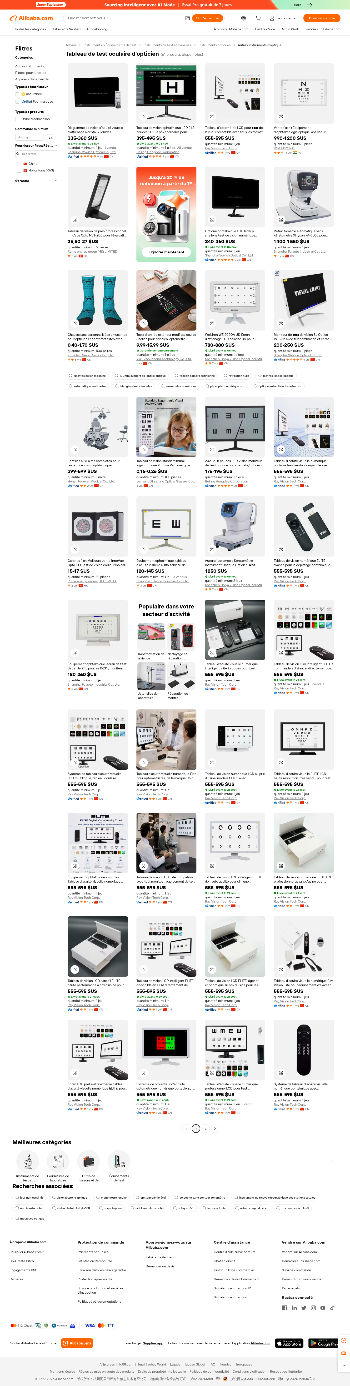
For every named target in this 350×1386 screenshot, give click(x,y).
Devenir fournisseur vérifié (301, 1279)
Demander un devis (160, 1266)
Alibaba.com (260, 1343)
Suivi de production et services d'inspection (100, 1290)
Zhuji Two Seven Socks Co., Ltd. (91, 355)
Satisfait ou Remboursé (95, 1261)
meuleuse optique (32, 1218)
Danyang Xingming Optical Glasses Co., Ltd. (166, 481)
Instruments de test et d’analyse (167, 45)
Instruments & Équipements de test (110, 45)
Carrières (16, 1279)
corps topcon (113, 1208)
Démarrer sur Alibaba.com (301, 1261)
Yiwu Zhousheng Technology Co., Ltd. (164, 359)
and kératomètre (31, 1208)
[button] (187, 18)
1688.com (126, 1364)
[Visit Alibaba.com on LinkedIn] (294, 1308)
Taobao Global (194, 1364)
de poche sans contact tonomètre (202, 1197)
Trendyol (225, 1364)
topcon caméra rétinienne (197, 375)
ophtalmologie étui (153, 1197)
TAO (212, 1364)
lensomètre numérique (181, 386)
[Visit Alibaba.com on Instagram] (313, 1308)
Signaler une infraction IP (232, 1288)
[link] (344, 1341)
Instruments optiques (215, 45)
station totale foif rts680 (73, 1208)
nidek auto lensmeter (149, 1208)
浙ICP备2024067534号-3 (296, 1379)
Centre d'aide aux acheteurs (234, 1252)
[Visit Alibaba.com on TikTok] (332, 1308)
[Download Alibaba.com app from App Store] (289, 1343)
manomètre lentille (114, 1197)
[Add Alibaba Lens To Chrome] (77, 1343)
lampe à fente (216, 1208)
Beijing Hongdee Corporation (158, 152)
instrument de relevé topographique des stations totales (277, 1197)
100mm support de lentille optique (143, 375)
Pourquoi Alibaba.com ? (27, 1252)
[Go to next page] (215, 1128)
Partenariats (291, 1288)
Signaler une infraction (230, 1297)
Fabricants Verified (159, 1257)
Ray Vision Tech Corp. (221, 148)
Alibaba (71, 45)
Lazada (175, 1364)
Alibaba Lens (31, 1343)
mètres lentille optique (278, 375)
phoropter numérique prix (227, 386)
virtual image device (253, 1208)
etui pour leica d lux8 (295, 1208)
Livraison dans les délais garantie (102, 1270)
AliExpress (107, 1364)
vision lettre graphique (72, 1197)
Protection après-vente (95, 1279)
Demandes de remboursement (237, 1279)
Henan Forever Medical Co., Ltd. (91, 481)
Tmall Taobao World (151, 1364)
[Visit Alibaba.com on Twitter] (304, 1308)
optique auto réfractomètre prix (280, 386)
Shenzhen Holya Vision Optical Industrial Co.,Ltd (235, 359)
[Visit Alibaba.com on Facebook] (285, 1308)
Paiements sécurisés (93, 1252)
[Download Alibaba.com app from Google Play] (324, 1343)
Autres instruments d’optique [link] (259, 45)
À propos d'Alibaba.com (28, 1242)
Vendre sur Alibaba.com (299, 1252)
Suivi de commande (296, 1270)
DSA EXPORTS (284, 148)
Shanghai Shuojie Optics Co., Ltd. (298, 355)
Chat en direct (224, 1261)
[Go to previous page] (186, 1128)
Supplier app (153, 1343)
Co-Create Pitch (22, 1261)
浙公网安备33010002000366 (252, 1379)
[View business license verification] (218, 1378)
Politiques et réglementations (99, 1301)
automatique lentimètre (90, 386)
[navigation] (36, 587)
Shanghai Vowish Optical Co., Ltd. (92, 152)
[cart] (259, 19)
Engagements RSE (23, 1270)
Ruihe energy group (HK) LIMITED (92, 251)
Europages (244, 1364)
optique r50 (186, 1208)
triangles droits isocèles (136, 386)
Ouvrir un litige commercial (234, 1270)
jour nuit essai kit (31, 1197)
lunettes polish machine (90, 375)
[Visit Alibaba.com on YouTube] (323, 1308)
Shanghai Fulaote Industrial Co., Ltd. (300, 251)
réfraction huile (239, 375)
